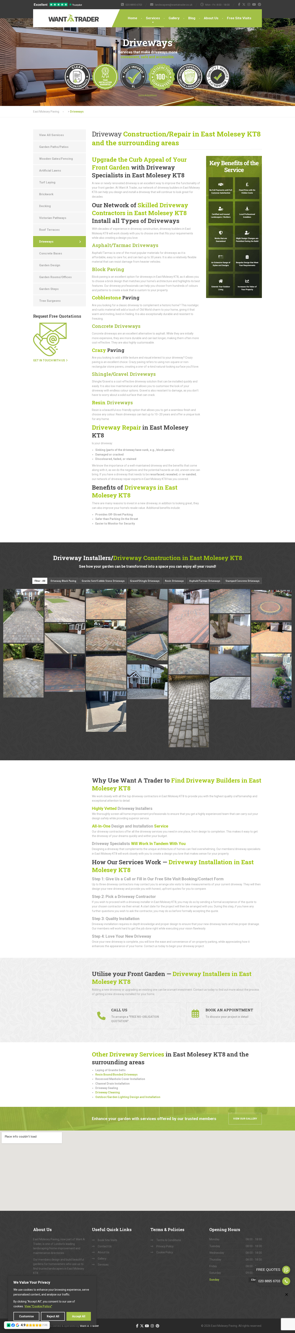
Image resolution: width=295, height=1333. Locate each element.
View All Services (51, 135)
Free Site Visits (239, 18)
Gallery (174, 18)
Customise (26, 1316)
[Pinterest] (259, 4)
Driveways (112, 402)
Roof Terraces (49, 230)
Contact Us (105, 1246)
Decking (45, 206)
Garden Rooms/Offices (55, 277)
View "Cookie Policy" (38, 1306)
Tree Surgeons (50, 301)
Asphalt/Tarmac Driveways (125, 245)
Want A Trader (89, 1325)
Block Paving (108, 269)
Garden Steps (49, 289)
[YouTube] (254, 4)
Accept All (78, 1316)
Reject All (53, 1316)
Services (153, 18)
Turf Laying (47, 182)
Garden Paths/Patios (53, 147)
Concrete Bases (50, 253)
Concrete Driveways (116, 326)
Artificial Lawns (50, 170)
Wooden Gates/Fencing (56, 159)
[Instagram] (249, 4)
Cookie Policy (164, 1252)
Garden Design (49, 265)
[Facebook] (239, 4)
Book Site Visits (107, 1240)
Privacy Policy (165, 1246)
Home (132, 18)
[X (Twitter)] (244, 4)
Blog (191, 18)
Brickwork (46, 194)
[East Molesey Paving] (61, 15)
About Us (211, 18)
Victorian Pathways (52, 218)
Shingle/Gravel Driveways (124, 374)
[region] (52, 1300)
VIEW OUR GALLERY (245, 1118)
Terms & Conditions (168, 1240)
